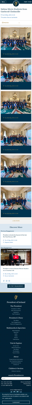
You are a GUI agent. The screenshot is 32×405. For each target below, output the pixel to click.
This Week (16, 320)
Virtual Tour (16, 345)
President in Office (16, 308)
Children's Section (16, 371)
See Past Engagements (16, 286)
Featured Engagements (16, 324)
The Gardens (16, 351)
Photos (16, 337)
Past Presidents (16, 314)
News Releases (16, 330)
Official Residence (16, 347)
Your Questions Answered (16, 361)
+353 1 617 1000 (7, 382)
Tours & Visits (16, 352)
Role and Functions (16, 310)
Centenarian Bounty (16, 362)
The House (16, 349)
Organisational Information (16, 359)
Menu (3, 2)
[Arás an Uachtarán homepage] (16, 297)
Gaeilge (30, 1)
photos (5, 23)
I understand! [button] (16, 402)
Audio (16, 334)
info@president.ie (17, 389)
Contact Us (16, 364)
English (25, 1)
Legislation (16, 312)
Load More (16, 221)
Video (16, 336)
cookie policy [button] (8, 398)
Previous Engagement (7, 231)
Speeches (16, 332)
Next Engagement (6, 248)
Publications (16, 339)
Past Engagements (16, 322)
